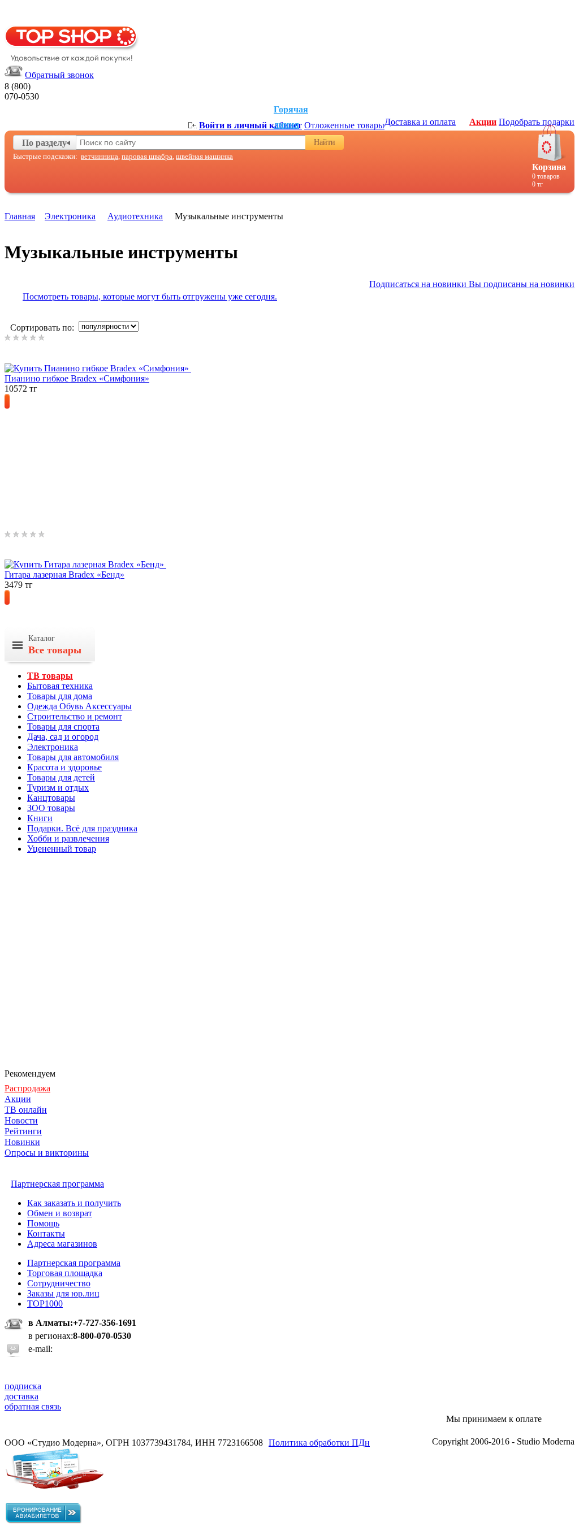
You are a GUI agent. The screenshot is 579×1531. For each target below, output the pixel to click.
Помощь (43, 1223)
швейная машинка (204, 156)
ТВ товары (50, 675)
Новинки (22, 1142)
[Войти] (192, 125)
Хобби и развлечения (68, 838)
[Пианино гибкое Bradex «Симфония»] (115, 368)
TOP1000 (45, 1303)
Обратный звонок (59, 75)
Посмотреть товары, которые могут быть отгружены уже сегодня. (150, 296)
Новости (21, 1120)
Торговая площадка (64, 1273)
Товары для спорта (63, 726)
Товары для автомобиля (73, 757)
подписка (23, 1386)
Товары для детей (61, 777)
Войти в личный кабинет (250, 125)
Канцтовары (51, 798)
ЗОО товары (51, 808)
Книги (40, 818)
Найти (324, 142)
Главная (20, 216)
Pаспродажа (27, 1088)
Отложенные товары (344, 125)
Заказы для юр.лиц (63, 1293)
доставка (21, 1396)
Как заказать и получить (74, 1203)
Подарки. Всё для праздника (82, 828)
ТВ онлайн (26, 1109)
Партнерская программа (73, 1263)
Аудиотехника (135, 216)
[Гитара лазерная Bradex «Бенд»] (103, 564)
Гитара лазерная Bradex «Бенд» (64, 574)
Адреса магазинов (62, 1243)
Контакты (46, 1233)
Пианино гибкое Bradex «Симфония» (77, 378)
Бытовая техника (60, 686)
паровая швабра (147, 156)
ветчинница (99, 156)
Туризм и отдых (58, 787)
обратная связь (33, 1406)
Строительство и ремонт (74, 716)
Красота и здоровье (64, 767)
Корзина (549, 167)
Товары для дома (59, 696)
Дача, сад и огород (62, 736)
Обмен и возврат (59, 1213)
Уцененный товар (61, 848)
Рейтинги (23, 1131)
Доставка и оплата (420, 122)
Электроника (70, 216)
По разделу (44, 143)
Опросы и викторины (47, 1152)
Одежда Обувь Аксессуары (79, 706)
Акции (482, 122)
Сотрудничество (58, 1283)
